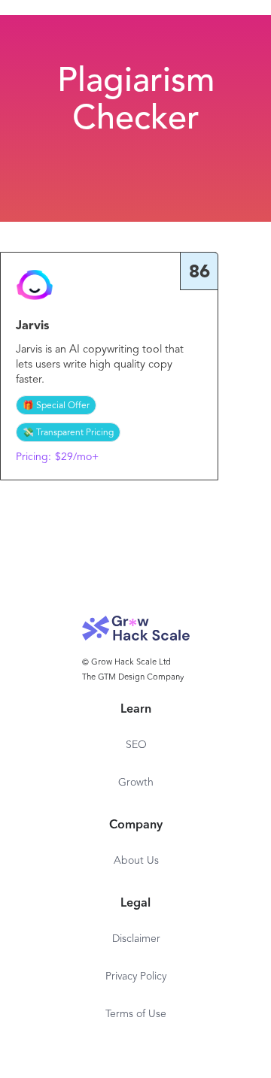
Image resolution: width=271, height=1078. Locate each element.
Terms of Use (135, 1014)
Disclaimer (136, 939)
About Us (136, 860)
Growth (136, 782)
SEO (136, 745)
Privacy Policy (135, 976)
